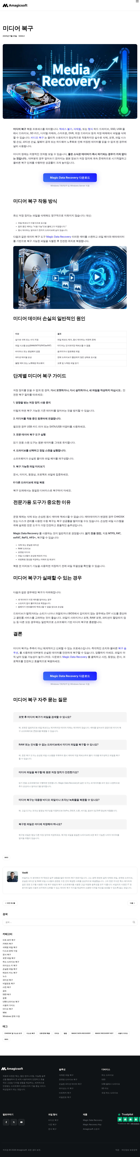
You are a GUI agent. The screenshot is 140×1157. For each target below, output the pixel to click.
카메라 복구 (8, 944)
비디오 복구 (37, 137)
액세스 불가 (65, 129)
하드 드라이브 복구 (11, 962)
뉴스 (5, 976)
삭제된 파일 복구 (10, 947)
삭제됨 (77, 129)
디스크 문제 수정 (10, 951)
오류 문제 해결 (45, 1033)
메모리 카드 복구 (10, 973)
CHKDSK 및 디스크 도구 (13, 1033)
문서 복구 (7, 954)
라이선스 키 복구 (10, 965)
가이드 (56, 1033)
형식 (90, 129)
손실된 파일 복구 (10, 969)
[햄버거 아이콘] (137, 1)
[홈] (16, 5)
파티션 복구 (8, 980)
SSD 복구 (7, 994)
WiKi (6, 857)
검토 (5, 991)
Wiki (5, 1012)
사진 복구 (7, 987)
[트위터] (13, 1122)
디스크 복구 (31, 1033)
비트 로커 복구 (9, 940)
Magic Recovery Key (104, 1033)
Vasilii (21, 36)
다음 (131, 903)
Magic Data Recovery (58, 236)
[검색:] (70, 922)
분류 (5, 998)
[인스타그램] (21, 1122)
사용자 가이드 (9, 1005)
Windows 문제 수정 (11, 1016)
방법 (65, 1033)
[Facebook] (6, 1122)
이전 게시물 (11, 903)
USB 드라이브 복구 (11, 1002)
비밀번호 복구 (9, 983)
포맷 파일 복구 (9, 958)
